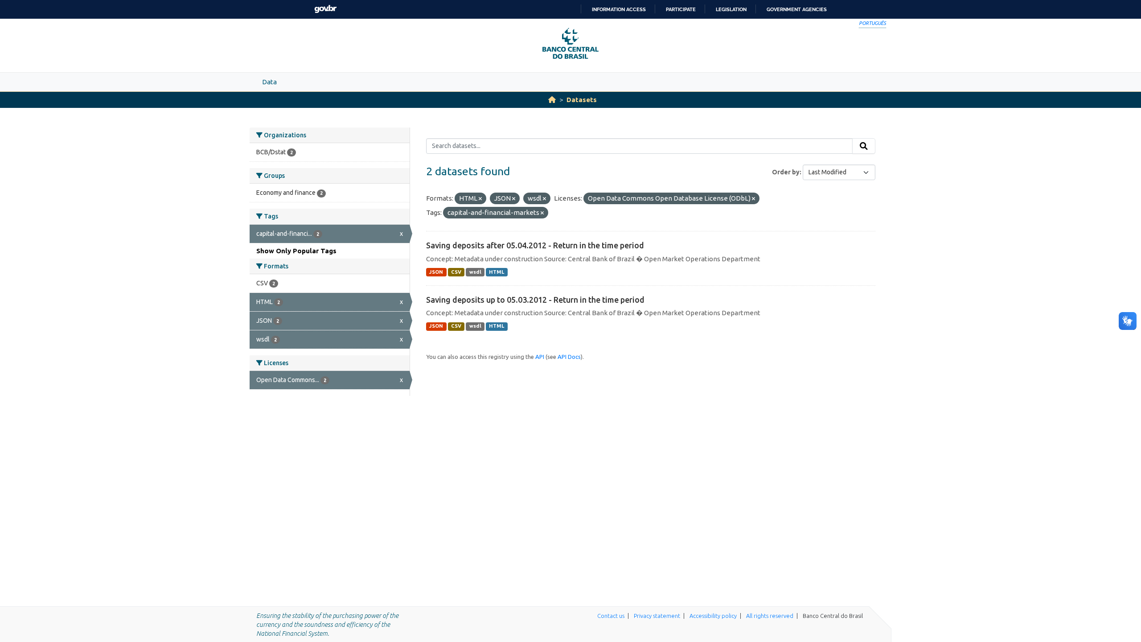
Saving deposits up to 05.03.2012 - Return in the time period (535, 299)
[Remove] (480, 199)
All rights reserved (769, 616)
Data (269, 82)
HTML (496, 272)
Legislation (731, 9)
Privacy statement (657, 616)
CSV (456, 272)
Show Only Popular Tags (296, 251)
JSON (436, 272)
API (539, 357)
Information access (619, 9)
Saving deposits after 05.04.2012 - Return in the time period (535, 245)
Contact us (610, 616)
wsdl (475, 272)
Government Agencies (797, 9)
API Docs (569, 357)
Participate (681, 9)
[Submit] (863, 146)
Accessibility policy (713, 616)
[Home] (552, 99)
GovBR (325, 9)
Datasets (581, 99)
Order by (786, 172)
